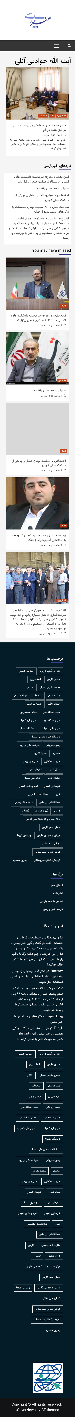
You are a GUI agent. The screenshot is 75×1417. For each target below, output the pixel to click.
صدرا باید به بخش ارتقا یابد (52, 188)
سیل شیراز (54, 770)
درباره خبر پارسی (53, 909)
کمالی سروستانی (51, 844)
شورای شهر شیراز (28, 786)
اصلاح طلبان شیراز (50, 687)
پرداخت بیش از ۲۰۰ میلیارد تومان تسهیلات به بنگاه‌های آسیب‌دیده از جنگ (40, 209)
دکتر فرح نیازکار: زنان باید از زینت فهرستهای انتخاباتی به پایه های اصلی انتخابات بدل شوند (36, 977)
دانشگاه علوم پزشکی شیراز (45, 737)
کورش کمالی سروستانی (47, 852)
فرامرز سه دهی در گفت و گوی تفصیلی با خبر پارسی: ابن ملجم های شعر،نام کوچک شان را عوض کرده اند (37, 1034)
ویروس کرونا (24, 835)
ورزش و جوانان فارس (48, 835)
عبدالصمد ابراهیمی (38, 794)
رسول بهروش (53, 745)
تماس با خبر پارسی (51, 901)
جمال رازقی (54, 704)
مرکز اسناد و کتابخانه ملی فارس (43, 819)
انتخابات (37, 696)
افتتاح (30, 687)
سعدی (56, 753)
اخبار (63, 306)
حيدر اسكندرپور (51, 712)
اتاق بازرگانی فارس (50, 671)
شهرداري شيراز (32, 778)
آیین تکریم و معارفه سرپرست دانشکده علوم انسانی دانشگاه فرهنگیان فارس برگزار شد (41, 179)
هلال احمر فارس (51, 827)
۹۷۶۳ (59, 988)
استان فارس (53, 679)
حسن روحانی (34, 704)
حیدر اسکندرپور (28, 712)
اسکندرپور (35, 679)
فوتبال (25, 811)
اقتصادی (62, 380)
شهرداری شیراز (52, 786)
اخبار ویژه (61, 116)
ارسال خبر (57, 885)
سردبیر (46, 135)
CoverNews (26, 1410)
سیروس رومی (30, 761)
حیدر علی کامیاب (51, 728)
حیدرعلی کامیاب (27, 720)
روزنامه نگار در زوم (30, 745)
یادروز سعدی (20, 860)
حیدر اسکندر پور (51, 720)
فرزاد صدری (41, 811)
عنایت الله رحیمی (23, 802)
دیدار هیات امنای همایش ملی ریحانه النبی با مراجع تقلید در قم (38, 128)
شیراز (57, 794)
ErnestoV (56, 971)
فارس (57, 811)
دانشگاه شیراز (28, 728)
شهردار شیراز (53, 778)
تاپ (52, 116)
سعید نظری (40, 753)
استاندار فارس (26, 671)
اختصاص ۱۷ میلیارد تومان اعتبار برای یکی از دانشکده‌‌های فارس (42, 198)
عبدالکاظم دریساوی (49, 802)
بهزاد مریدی (20, 696)
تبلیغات (58, 893)
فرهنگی (43, 116)
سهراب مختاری (52, 761)
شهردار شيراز (35, 770)
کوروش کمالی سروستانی (47, 860)
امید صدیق (54, 696)
